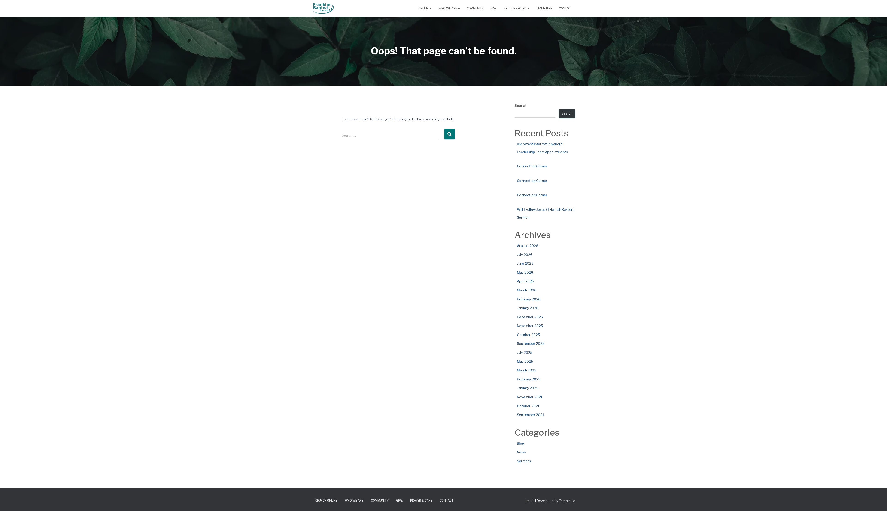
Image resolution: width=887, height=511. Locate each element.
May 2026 (525, 272)
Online (423, 8)
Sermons (524, 461)
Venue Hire (544, 8)
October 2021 (528, 406)
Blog (520, 443)
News (521, 452)
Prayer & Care (421, 500)
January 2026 (527, 308)
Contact (565, 8)
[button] (430, 8)
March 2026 (526, 290)
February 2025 (528, 379)
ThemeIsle (567, 501)
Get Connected (515, 8)
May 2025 (525, 361)
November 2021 (530, 397)
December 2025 (530, 317)
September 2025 (530, 343)
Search (521, 105)
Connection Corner (532, 166)
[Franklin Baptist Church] (323, 8)
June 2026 (525, 263)
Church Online (326, 500)
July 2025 (524, 352)
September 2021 (530, 415)
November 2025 (530, 326)
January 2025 (527, 388)
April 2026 (525, 281)
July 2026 (524, 255)
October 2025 (528, 335)
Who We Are (448, 8)
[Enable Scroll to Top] (878, 502)
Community (475, 8)
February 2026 (529, 299)
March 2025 (526, 370)
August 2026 (527, 246)
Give (493, 8)
